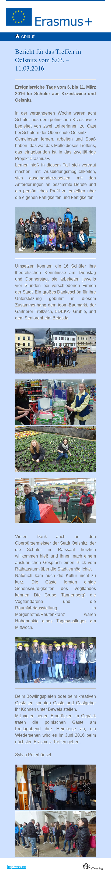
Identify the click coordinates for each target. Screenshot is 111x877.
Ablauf (27, 36)
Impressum (16, 867)
